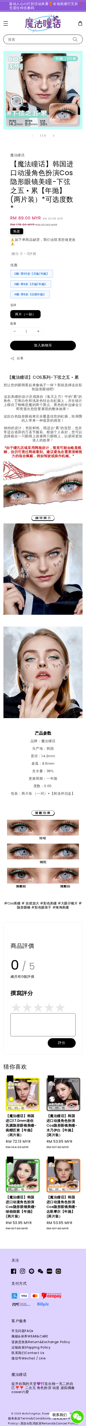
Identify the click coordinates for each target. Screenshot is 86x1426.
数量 (13, 323)
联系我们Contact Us (27, 1353)
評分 (61, 1042)
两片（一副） (25, 314)
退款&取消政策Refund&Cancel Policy (49, 1423)
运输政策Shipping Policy (30, 1347)
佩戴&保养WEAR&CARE (29, 1336)
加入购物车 (43, 345)
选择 (13, 305)
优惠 (13, 265)
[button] (6, 23)
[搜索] (75, 39)
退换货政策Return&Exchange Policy (40, 1342)
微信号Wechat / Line (28, 1358)
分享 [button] (20, 358)
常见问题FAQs (22, 1331)
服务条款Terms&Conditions (29, 1418)
